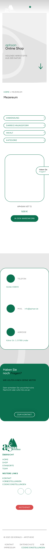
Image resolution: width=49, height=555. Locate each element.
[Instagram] (28, 491)
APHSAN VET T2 (24, 206)
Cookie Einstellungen (14, 484)
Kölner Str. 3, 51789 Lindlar (17, 340)
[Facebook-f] (21, 491)
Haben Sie (43, 171)
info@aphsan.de (31, 309)
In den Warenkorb (24, 218)
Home (6, 92)
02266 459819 (12, 287)
